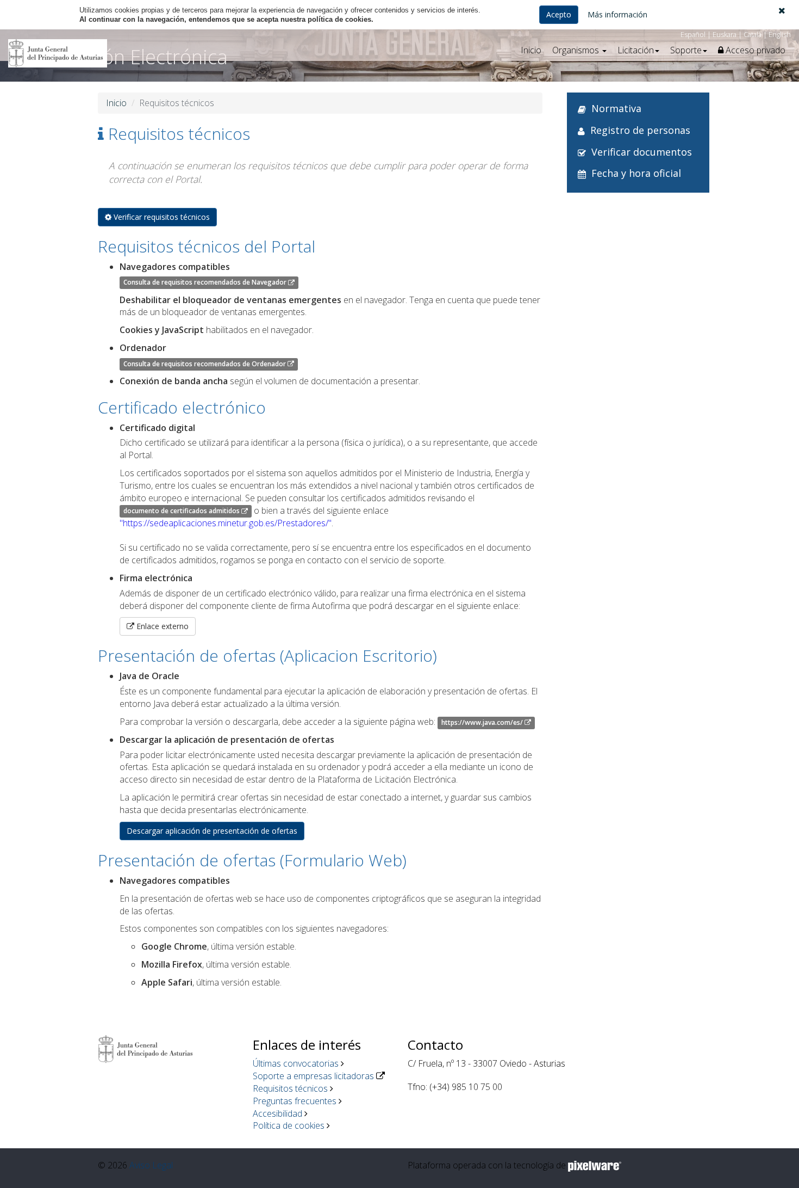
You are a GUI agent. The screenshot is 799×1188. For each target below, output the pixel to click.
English (780, 34)
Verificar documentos (641, 151)
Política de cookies (288, 1125)
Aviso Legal (151, 1165)
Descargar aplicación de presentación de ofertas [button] (212, 831)
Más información (617, 14)
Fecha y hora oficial (636, 173)
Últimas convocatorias (296, 1063)
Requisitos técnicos (290, 1088)
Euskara (724, 34)
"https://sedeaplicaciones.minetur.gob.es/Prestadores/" (226, 523)
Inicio (531, 50)
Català (752, 34)
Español (693, 34)
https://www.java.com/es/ (483, 722)
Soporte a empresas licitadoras (313, 1076)
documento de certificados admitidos (182, 511)
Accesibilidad (277, 1113)
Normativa (616, 108)
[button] (781, 10)
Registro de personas (640, 130)
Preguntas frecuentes (294, 1101)
